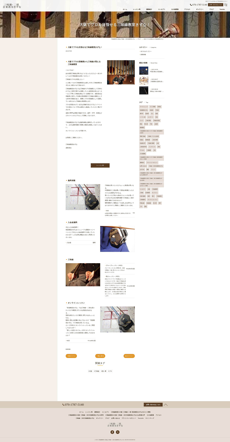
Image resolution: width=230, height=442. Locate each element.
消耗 (159, 146)
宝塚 (156, 117)
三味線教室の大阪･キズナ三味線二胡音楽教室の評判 (151, 132)
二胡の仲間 (155, 139)
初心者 (146, 124)
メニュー (153, 169)
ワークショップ (144, 106)
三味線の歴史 (156, 120)
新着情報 (68, 349)
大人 (152, 113)
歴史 (141, 124)
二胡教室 (149, 150)
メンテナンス (152, 146)
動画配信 (142, 127)
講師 (148, 169)
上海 (158, 143)
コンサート (150, 117)
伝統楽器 (149, 203)
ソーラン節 (142, 117)
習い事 (155, 203)
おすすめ (142, 169)
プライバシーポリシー (152, 162)
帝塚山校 (142, 203)
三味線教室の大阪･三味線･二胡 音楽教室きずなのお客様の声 (151, 174)
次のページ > (129, 356)
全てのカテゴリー (146, 51)
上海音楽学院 (143, 146)
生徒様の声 (142, 143)
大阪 (149, 189)
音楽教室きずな (144, 110)
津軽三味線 (142, 136)
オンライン (155, 192)
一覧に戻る (100, 356)
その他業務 (142, 153)
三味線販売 (142, 199)
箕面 (145, 206)
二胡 (154, 150)
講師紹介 (142, 162)
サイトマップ (150, 418)
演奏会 (141, 139)
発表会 (159, 106)
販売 (149, 196)
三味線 (141, 192)
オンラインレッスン (153, 199)
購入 (153, 196)
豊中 (160, 203)
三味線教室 (155, 189)
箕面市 (147, 113)
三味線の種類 (151, 143)
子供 (151, 124)
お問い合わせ (143, 166)
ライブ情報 (152, 106)
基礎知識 (147, 139)
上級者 (156, 124)
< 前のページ (71, 356)
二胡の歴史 (148, 120)
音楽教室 (147, 192)
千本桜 (157, 110)
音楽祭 (151, 110)
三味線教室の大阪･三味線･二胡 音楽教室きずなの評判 (151, 179)
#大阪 (90, 371)
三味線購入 (159, 196)
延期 (157, 113)
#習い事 (103, 371)
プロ (141, 206)
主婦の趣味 (142, 196)
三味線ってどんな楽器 (153, 136)
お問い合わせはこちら (215, 4)
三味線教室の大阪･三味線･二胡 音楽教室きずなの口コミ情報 (151, 184)
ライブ (141, 120)
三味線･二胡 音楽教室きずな (156, 166)
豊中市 (141, 113)
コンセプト (142, 189)
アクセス (142, 150)
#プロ (110, 371)
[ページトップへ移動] (166, 404)
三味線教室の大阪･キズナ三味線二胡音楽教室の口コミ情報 (151, 158)
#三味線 (96, 371)
